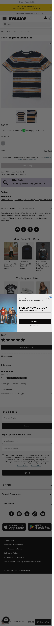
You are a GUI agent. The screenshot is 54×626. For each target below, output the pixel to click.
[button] (51, 254)
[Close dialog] (50, 296)
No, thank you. (34, 326)
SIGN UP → (35, 321)
